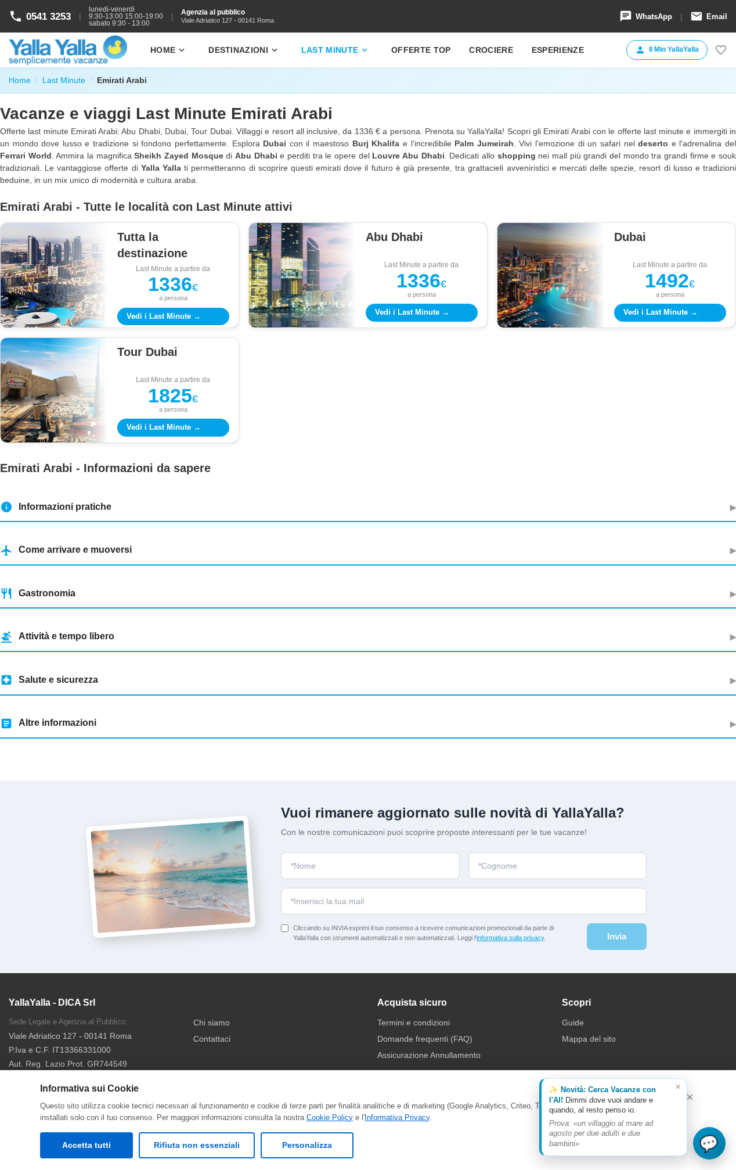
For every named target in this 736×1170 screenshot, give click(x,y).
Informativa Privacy (397, 1117)
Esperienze (558, 50)
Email (708, 16)
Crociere (491, 50)
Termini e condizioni (413, 1022)
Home (168, 50)
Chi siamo (211, 1022)
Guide (573, 1022)
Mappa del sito (589, 1038)
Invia (616, 936)
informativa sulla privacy (510, 937)
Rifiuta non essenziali (197, 1145)
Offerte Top (420, 50)
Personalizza (307, 1145)
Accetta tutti (86, 1145)
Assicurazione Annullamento (429, 1055)
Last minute (335, 50)
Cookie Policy (329, 1117)
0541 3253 (40, 16)
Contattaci (211, 1038)
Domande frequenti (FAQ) (424, 1038)
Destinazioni (244, 50)
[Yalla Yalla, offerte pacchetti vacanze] (68, 50)
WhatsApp (645, 16)
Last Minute (63, 80)
